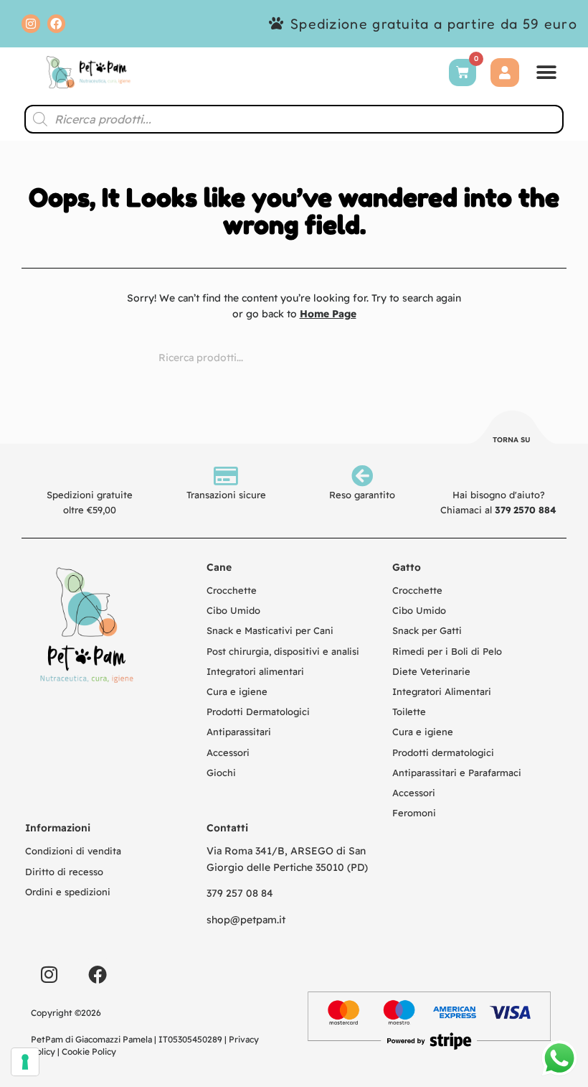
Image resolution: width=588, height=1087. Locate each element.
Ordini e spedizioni (67, 891)
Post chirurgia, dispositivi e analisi (283, 651)
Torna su (512, 439)
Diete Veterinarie (431, 671)
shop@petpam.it (246, 919)
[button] (546, 72)
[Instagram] (31, 23)
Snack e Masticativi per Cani (270, 630)
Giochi (221, 772)
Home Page (328, 313)
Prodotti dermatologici (443, 752)
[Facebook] (56, 23)
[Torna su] (512, 429)
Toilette (409, 711)
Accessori (228, 752)
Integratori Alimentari (441, 691)
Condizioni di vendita (73, 851)
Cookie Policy (89, 1051)
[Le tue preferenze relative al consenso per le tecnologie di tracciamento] (25, 1062)
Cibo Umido (233, 610)
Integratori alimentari (255, 671)
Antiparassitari (239, 731)
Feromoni (414, 812)
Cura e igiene (237, 691)
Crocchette (232, 590)
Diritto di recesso (64, 871)
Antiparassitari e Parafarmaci (456, 772)
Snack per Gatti (427, 630)
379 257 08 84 (240, 893)
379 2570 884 (525, 509)
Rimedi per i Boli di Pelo (447, 651)
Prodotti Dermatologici (258, 711)
